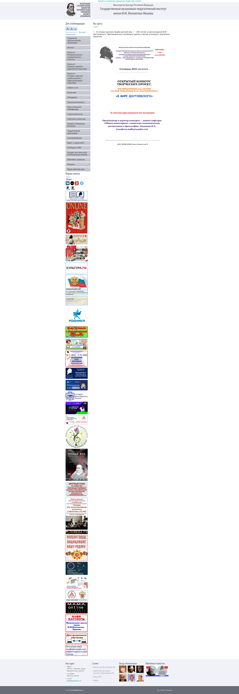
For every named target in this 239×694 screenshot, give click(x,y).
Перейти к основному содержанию (111, 1)
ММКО (95, 681)
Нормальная (71, 34)
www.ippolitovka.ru (77, 690)
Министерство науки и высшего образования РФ (103, 672)
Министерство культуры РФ (104, 667)
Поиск (68, 177)
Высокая (82, 32)
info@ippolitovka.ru (74, 681)
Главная (95, 27)
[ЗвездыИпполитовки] (128, 663)
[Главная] (79, 9)
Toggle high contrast (133, 1)
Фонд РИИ (97, 677)
